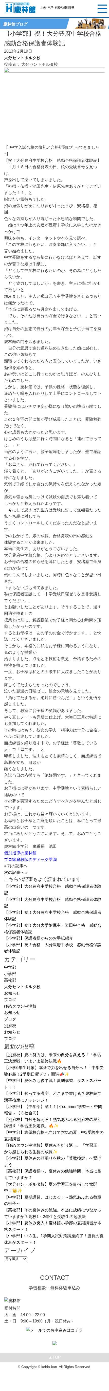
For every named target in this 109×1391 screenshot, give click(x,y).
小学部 (10, 974)
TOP (54, 1357)
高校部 (10, 980)
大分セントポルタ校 (22, 58)
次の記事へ (14, 872)
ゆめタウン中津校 (20, 1006)
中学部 (10, 967)
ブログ (10, 999)
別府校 (10, 1026)
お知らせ (12, 993)
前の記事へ (17, 866)
